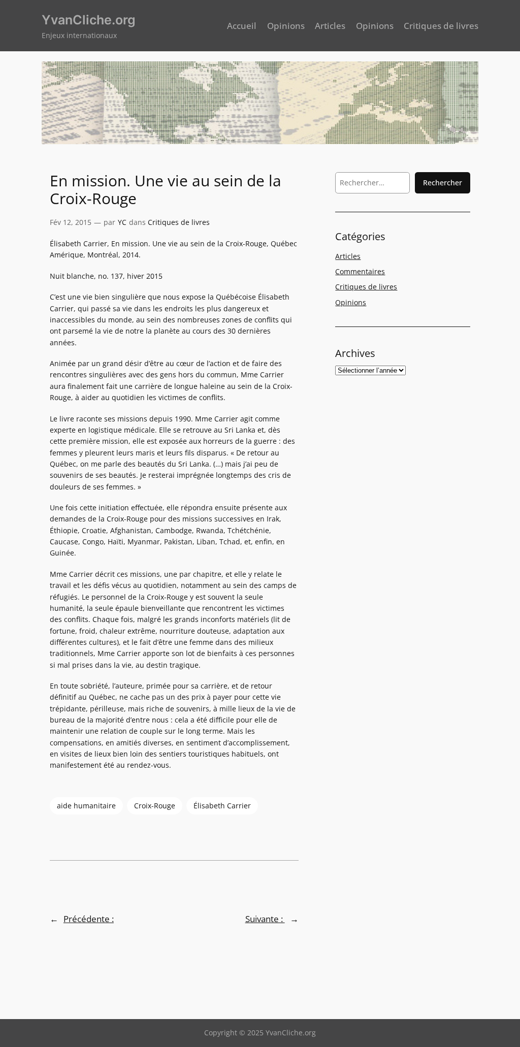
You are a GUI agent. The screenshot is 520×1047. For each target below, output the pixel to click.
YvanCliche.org (89, 19)
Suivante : (265, 919)
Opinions (350, 302)
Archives (355, 353)
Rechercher (442, 182)
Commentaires (360, 271)
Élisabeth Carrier (222, 805)
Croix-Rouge (154, 805)
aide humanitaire (86, 805)
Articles (348, 256)
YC (122, 222)
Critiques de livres (179, 222)
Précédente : (88, 919)
